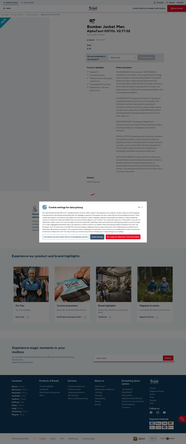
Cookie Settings (97, 237)
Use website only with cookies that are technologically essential (66, 237)
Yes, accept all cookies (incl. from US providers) (123, 237)
